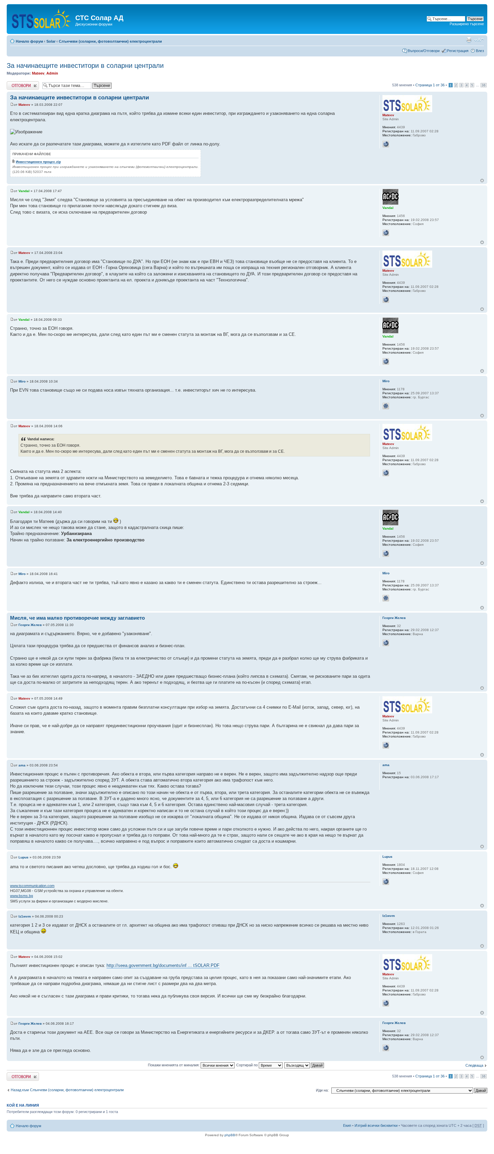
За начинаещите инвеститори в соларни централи (85, 65)
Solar (50, 41)
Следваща (474, 1065)
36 (484, 85)
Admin (52, 73)
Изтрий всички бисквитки (376, 1125)
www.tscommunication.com (32, 886)
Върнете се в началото (482, 180)
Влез (480, 51)
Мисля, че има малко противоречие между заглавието (77, 618)
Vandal (24, 191)
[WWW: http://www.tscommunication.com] (385, 881)
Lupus (23, 857)
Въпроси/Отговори (424, 51)
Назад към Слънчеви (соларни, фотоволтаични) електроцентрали (67, 1090)
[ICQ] (385, 406)
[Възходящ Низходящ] (304, 1065)
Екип (347, 1125)
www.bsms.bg (21, 896)
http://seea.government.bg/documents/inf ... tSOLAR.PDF (163, 965)
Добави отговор (20, 83)
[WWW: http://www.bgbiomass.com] (385, 642)
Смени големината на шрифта (479, 40)
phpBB (229, 1135)
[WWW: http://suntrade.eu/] (385, 232)
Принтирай (468, 40)
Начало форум (29, 41)
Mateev (38, 73)
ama (22, 765)
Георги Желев (30, 625)
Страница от (430, 85)
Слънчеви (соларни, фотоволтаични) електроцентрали (110, 41)
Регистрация (457, 51)
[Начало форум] (41, 17)
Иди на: (322, 1090)
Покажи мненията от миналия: (174, 1065)
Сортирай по (247, 1065)
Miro (22, 381)
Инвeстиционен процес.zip (38, 162)
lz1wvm (24, 916)
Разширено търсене (467, 24)
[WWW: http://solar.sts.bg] (385, 144)
